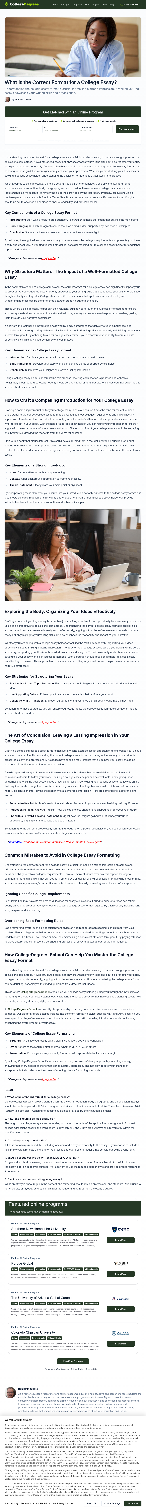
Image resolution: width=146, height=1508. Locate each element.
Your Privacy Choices (62, 1503)
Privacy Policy (11, 1503)
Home (55, 4)
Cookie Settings (112, 1503)
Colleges (65, 4)
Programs (77, 4)
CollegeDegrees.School (35, 991)
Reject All (91, 1503)
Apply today (48, 258)
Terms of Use (27, 1503)
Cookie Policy (104, 1466)
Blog (112, 4)
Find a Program (92, 4)
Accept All (133, 1503)
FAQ (105, 4)
